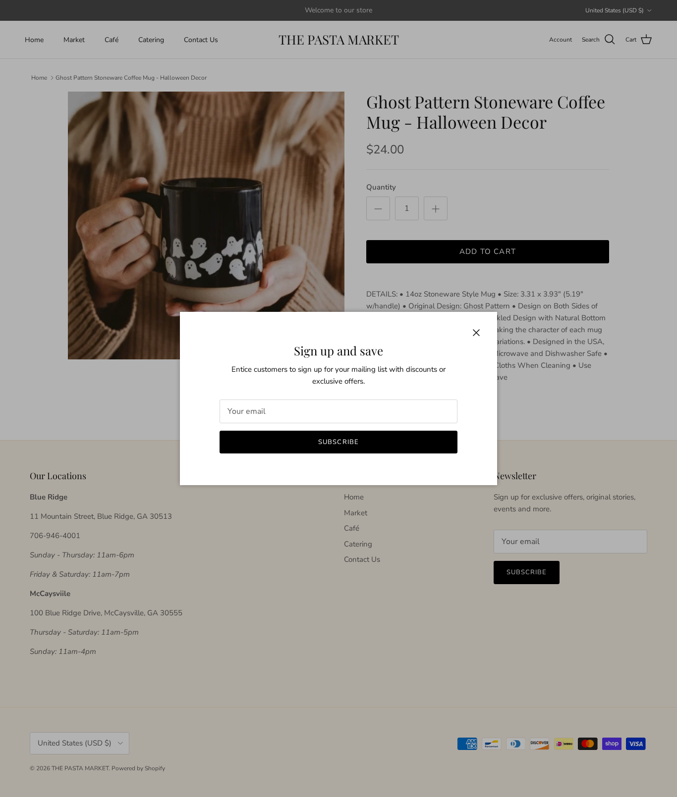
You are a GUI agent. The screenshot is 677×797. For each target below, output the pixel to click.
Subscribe (338, 442)
